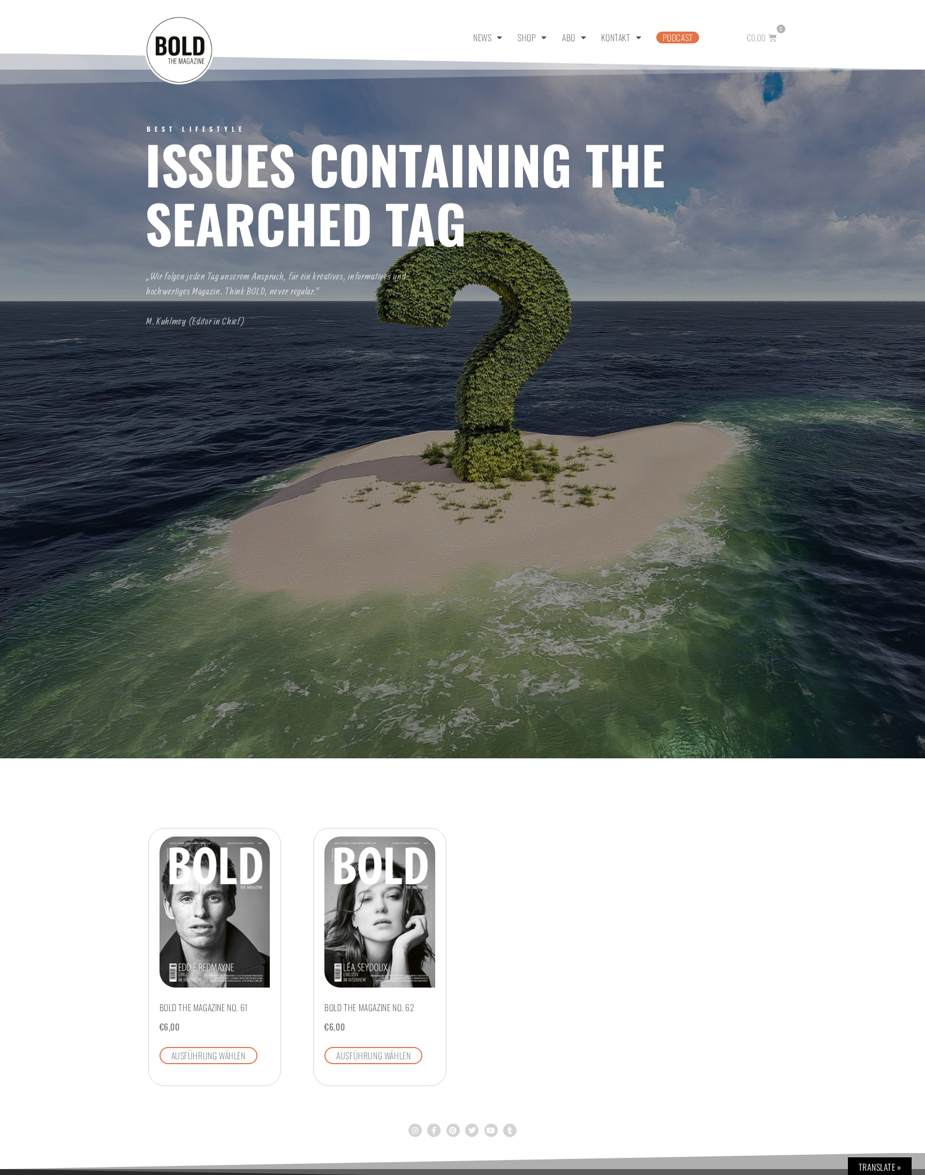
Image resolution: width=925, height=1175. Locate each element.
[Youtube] (491, 1130)
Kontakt (615, 37)
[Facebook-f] (434, 1130)
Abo (568, 37)
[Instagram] (415, 1130)
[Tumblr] (510, 1130)
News (482, 37)
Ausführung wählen (208, 1055)
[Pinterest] (453, 1130)
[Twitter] (472, 1130)
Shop (527, 37)
